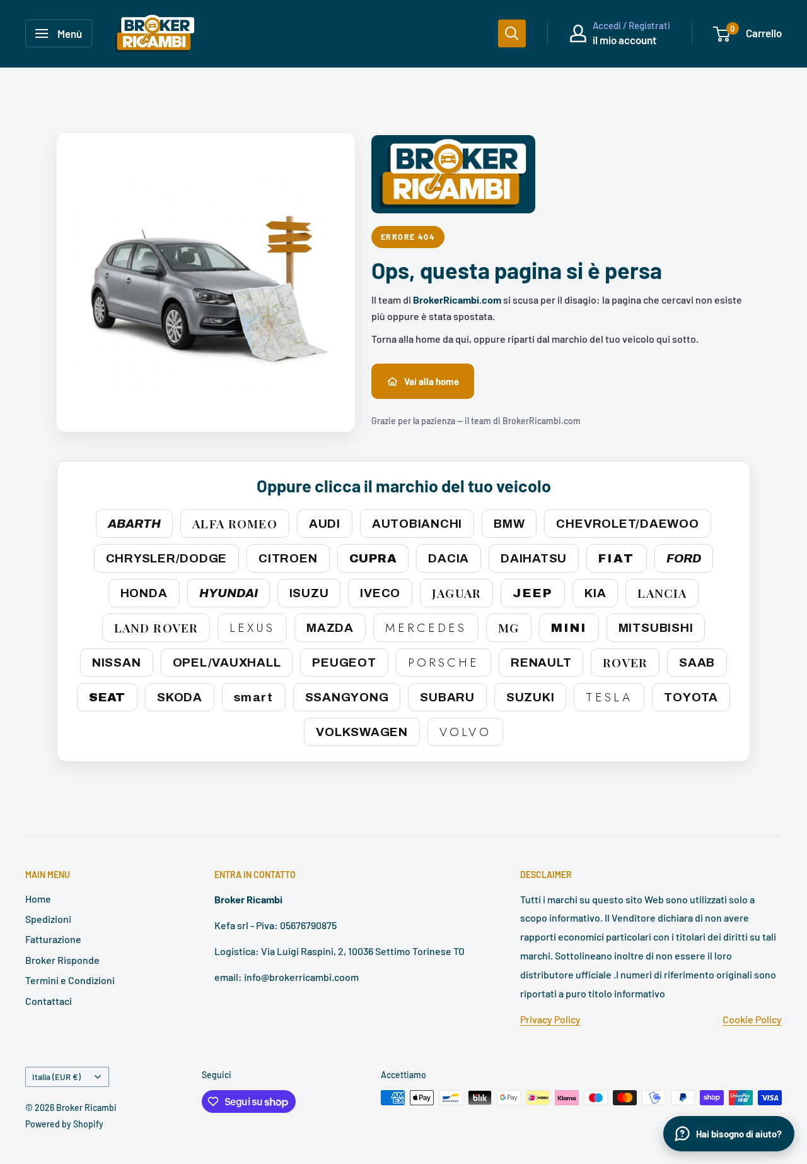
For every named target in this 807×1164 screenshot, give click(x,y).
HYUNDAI (228, 593)
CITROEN (287, 558)
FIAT (616, 558)
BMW (509, 523)
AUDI (324, 523)
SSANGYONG (347, 697)
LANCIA (662, 593)
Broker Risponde (62, 960)
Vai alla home (431, 381)
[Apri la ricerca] (512, 33)
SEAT (107, 697)
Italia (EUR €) (56, 1076)
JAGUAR (456, 593)
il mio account (624, 39)
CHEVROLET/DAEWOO (627, 523)
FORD (683, 558)
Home (38, 899)
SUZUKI (530, 697)
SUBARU (447, 697)
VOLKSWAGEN (362, 732)
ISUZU (309, 593)
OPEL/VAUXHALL (227, 662)
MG (508, 627)
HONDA (144, 593)
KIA (595, 593)
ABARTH (134, 523)
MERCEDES (426, 627)
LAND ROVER (156, 627)
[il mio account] (578, 33)
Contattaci (48, 1001)
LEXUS (252, 627)
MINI (569, 627)
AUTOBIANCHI (417, 523)
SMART (254, 697)
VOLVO (465, 731)
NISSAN (116, 662)
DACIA (448, 558)
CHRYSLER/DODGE (167, 558)
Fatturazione (53, 939)
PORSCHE (443, 662)
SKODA (179, 697)
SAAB (697, 662)
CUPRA (373, 558)
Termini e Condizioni (70, 980)
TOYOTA (691, 697)
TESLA (609, 697)
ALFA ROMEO (234, 523)
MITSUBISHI (656, 627)
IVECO (380, 593)
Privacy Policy (550, 1019)
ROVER (625, 662)
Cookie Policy (752, 1019)
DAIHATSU (534, 558)
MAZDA (330, 627)
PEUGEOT (344, 662)
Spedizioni (48, 919)
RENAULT (541, 662)
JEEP (533, 593)
